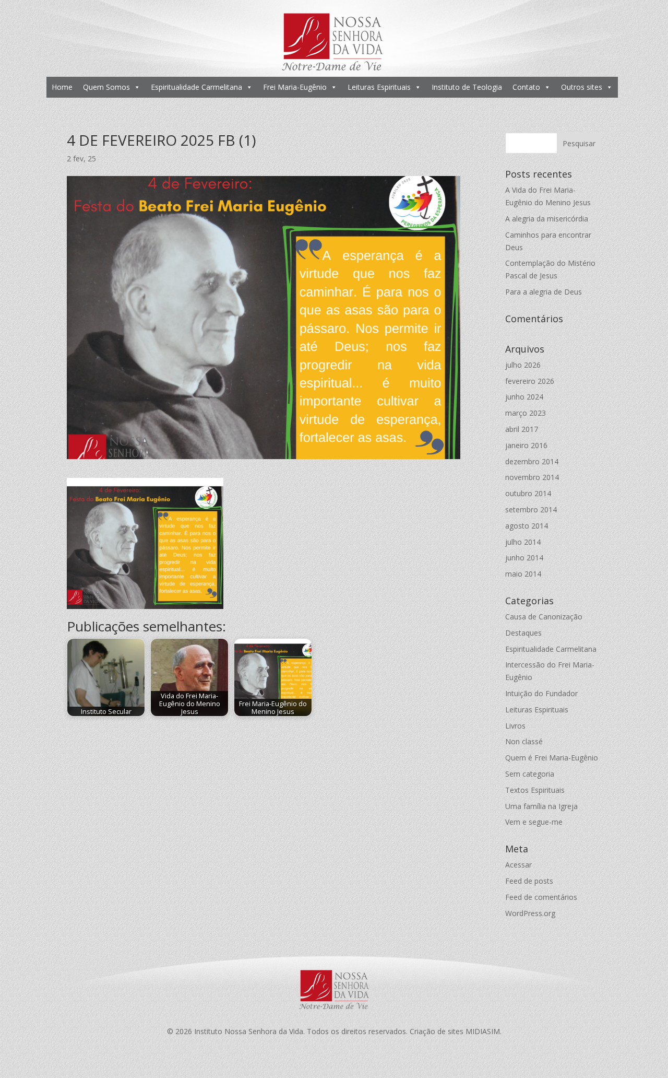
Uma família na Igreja (541, 806)
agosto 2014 (526, 526)
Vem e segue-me (534, 822)
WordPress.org (530, 913)
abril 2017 (521, 429)
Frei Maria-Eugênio (295, 87)
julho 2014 (523, 542)
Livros (515, 726)
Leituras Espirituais (379, 87)
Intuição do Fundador (541, 693)
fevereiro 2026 (529, 381)
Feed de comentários (541, 897)
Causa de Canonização (543, 617)
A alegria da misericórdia (546, 219)
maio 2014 (523, 574)
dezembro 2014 (531, 461)
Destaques (523, 633)
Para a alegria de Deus (543, 292)
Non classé (524, 741)
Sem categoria (529, 774)
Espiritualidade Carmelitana (196, 87)
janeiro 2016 (526, 445)
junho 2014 (524, 558)
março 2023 (525, 413)
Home (62, 87)
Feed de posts (529, 881)
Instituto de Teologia (467, 87)
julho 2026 (523, 365)
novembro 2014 (532, 477)
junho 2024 (524, 397)
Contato (526, 87)
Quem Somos (106, 87)
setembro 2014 (531, 509)
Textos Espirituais (535, 790)
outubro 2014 (528, 493)
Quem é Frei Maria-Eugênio (551, 758)
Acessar (518, 865)
